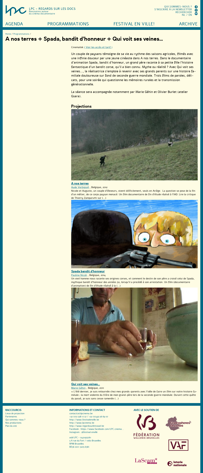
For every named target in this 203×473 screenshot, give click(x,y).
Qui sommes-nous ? (178, 6)
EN (190, 15)
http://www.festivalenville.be (84, 419)
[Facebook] (196, 7)
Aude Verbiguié (80, 187)
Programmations (68, 24)
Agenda (14, 24)
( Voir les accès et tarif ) (98, 47)
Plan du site (11, 425)
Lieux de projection (14, 413)
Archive (188, 24)
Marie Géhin (78, 388)
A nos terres (80, 183)
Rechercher (184, 12)
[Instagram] (196, 11)
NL (183, 15)
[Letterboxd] (196, 14)
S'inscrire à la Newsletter (173, 9)
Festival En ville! (134, 24)
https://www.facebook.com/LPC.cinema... (102, 429)
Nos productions (13, 422)
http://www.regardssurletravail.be (86, 425)
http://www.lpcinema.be (81, 422)
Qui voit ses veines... (85, 384)
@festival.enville (89, 432)
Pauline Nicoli (79, 275)
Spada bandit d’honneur (88, 271)
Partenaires (11, 416)
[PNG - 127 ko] (178, 429)
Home (8, 34)
